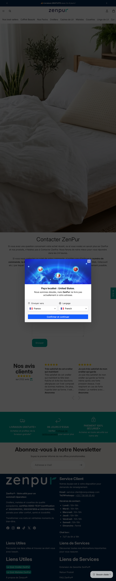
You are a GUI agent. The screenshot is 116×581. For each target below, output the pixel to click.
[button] (42, 308)
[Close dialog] (89, 261)
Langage (67, 303)
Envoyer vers (37, 303)
